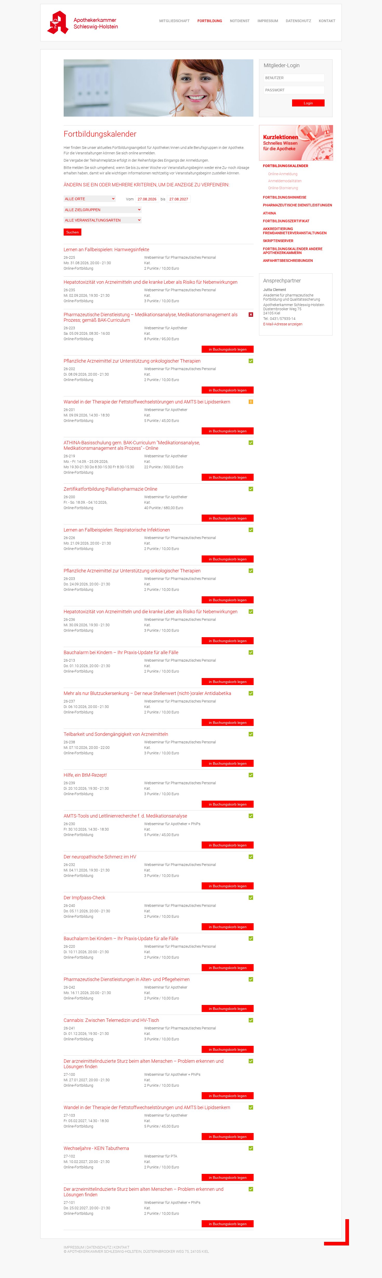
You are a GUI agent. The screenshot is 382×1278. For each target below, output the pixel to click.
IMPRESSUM (268, 21)
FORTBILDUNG (209, 21)
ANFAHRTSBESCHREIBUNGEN (288, 261)
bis (163, 199)
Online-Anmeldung (283, 174)
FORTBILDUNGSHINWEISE (284, 197)
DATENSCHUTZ (298, 21)
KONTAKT (327, 21)
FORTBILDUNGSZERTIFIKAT (286, 221)
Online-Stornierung (283, 188)
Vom (130, 199)
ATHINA (269, 213)
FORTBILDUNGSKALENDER (285, 166)
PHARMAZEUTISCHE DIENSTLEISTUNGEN (297, 205)
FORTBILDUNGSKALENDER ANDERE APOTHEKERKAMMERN (292, 251)
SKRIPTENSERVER (278, 241)
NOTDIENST (240, 21)
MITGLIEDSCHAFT (174, 21)
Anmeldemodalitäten (285, 181)
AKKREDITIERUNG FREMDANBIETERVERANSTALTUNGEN (295, 231)
